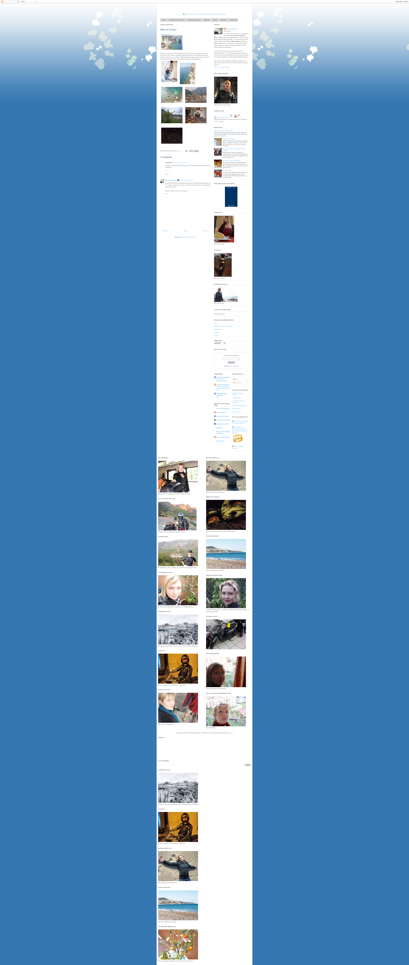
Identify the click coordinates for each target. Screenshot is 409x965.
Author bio (206, 20)
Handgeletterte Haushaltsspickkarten (221, 380)
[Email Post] (185, 151)
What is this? (231, 205)
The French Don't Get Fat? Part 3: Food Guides (234, 149)
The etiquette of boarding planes (223, 130)
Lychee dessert (218, 329)
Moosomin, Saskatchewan (239, 405)
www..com (231, 187)
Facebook (217, 121)
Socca (215, 323)
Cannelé (216, 332)
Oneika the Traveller (222, 424)
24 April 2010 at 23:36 (179, 162)
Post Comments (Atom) (189, 237)
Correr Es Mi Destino (222, 408)
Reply (167, 174)
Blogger (230, 733)
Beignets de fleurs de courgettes (223, 326)
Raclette (216, 335)
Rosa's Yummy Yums (222, 437)
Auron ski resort (236, 398)
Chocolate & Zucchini (223, 420)
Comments (238, 383)
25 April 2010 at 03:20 (186, 180)
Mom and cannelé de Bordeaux (232, 160)
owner (173, 57)
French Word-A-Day (222, 416)
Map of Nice (235, 412)
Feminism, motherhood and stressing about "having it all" (223, 388)
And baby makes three (223, 385)
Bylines (215, 20)
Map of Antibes (236, 409)
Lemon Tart (220, 441)
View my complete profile (221, 67)
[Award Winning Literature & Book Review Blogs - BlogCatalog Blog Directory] (240, 433)
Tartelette (219, 428)
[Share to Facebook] (196, 151)
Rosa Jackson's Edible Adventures (223, 432)
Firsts (217, 397)
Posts (236, 379)
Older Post (206, 231)
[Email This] (190, 151)
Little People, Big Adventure (221, 394)
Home (163, 20)
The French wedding (229, 139)
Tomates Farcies (227, 170)
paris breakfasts (221, 412)
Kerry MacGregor (171, 180)
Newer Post (165, 231)
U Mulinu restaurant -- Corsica (238, 394)
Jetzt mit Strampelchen (223, 377)
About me (223, 20)
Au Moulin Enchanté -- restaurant (239, 401)
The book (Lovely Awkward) (176, 20)
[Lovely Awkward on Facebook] (232, 116)
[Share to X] (194, 151)
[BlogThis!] (192, 151)
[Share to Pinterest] (198, 151)
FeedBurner (235, 366)
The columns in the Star (194, 20)
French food (233, 20)
